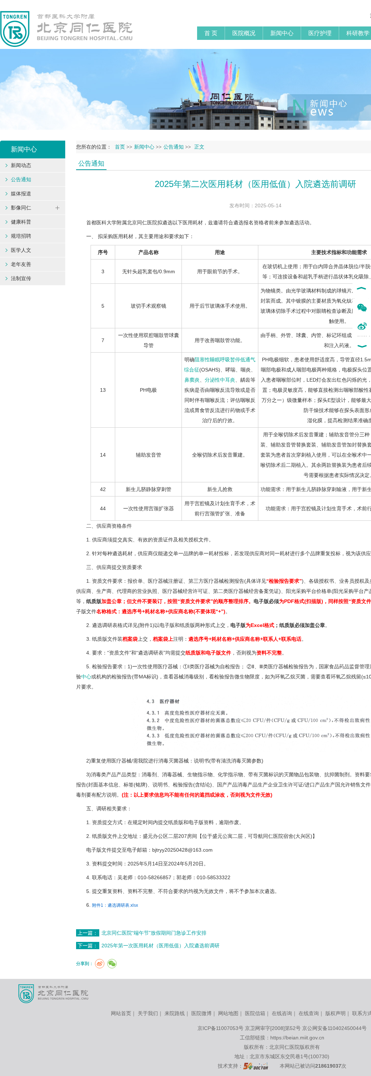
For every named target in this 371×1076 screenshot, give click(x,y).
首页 (120, 147)
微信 (362, 308)
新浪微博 (362, 326)
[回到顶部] (362, 289)
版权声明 (335, 1013)
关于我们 (148, 1013)
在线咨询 (282, 1013)
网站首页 (121, 1013)
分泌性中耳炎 (220, 380)
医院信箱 (255, 1013)
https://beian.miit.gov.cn (297, 1037)
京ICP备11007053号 (220, 1028)
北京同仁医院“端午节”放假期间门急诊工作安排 (154, 933)
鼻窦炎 (192, 380)
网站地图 (228, 1013)
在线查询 (309, 1013)
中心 (86, 677)
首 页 (210, 33)
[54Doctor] (255, 1066)
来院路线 (174, 1013)
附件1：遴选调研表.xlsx (115, 905)
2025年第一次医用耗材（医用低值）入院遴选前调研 (160, 945)
